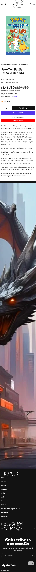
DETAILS (11, 474)
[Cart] (34, 4)
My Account (5, 570)
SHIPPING (12, 528)
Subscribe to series (18, 120)
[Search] (5, 4)
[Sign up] (32, 555)
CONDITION (13, 524)
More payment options (18, 117)
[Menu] (2, 4)
